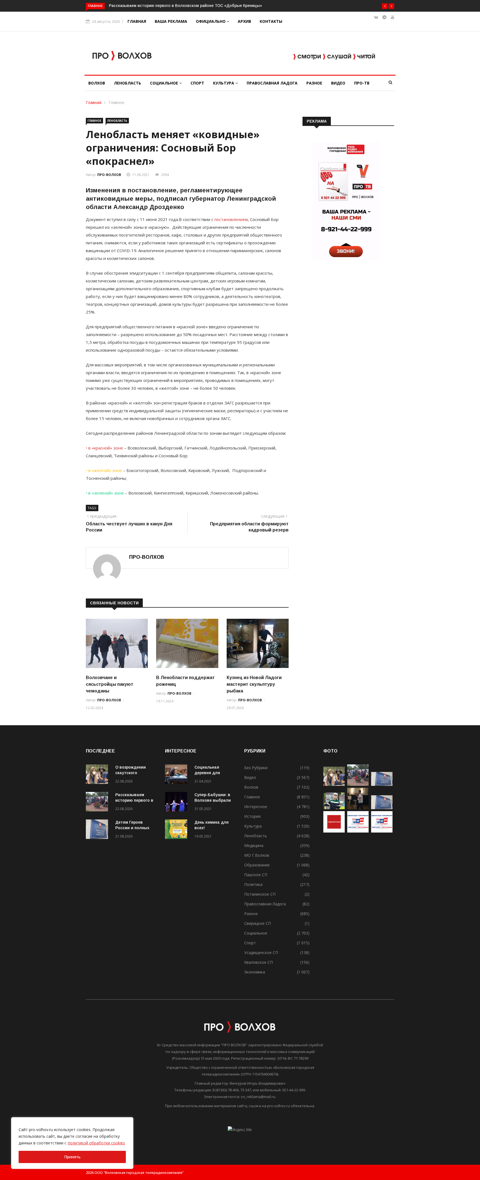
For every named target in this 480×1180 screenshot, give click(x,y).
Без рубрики (256, 767)
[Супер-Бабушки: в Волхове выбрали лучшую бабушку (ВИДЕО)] (177, 802)
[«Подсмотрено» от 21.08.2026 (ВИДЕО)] (334, 831)
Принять (72, 1156)
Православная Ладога (272, 83)
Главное (116, 102)
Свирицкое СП (257, 923)
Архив (244, 21)
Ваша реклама (171, 21)
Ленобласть (127, 83)
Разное (314, 83)
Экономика (254, 972)
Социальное (164, 83)
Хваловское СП (258, 962)
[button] (385, 6)
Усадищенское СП (261, 952)
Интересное (255, 806)
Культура (224, 83)
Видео (338, 83)
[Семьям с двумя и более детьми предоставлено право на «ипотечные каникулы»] (381, 807)
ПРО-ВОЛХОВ (109, 174)
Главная (137, 21)
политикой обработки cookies (96, 1143)
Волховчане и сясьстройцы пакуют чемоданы (109, 684)
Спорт (197, 83)
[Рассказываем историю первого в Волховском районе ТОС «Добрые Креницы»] (98, 802)
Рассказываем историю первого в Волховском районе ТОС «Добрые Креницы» (185, 5)
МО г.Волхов (256, 855)
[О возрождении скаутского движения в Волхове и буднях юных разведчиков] (98, 775)
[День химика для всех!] (177, 830)
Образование (257, 865)
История (252, 816)
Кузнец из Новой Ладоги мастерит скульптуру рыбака (254, 684)
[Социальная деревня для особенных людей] (177, 775)
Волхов (96, 83)
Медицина (253, 845)
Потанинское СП (260, 894)
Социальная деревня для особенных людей (212, 773)
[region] (72, 1143)
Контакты (271, 21)
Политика (253, 884)
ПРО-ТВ (361, 83)
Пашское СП (255, 874)
